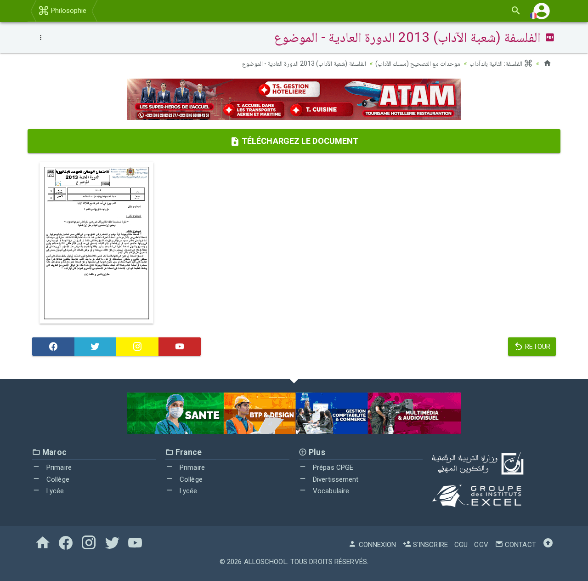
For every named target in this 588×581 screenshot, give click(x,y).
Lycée (54, 491)
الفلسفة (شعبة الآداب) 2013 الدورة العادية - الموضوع (304, 63)
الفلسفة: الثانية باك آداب (496, 63)
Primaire (58, 467)
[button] (541, 11)
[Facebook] (53, 346)
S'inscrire (429, 545)
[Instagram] (137, 346)
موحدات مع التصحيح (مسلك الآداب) (417, 63)
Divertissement (335, 479)
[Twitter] (95, 346)
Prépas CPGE (332, 467)
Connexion (376, 545)
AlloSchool (265, 562)
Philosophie (67, 10)
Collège (57, 479)
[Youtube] (179, 346)
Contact (519, 545)
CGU (461, 545)
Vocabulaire (330, 491)
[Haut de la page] (548, 545)
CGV (481, 545)
